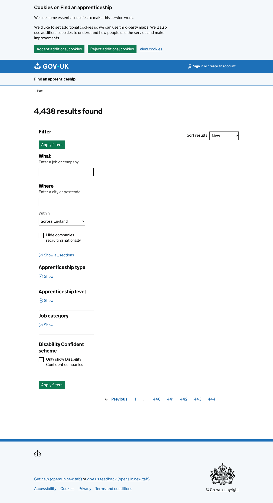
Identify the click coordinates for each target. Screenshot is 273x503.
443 (197, 399)
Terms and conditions (113, 488)
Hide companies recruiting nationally (63, 237)
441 (170, 399)
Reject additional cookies (112, 49)
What (45, 156)
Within (44, 213)
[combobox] (62, 202)
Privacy (84, 488)
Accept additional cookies (59, 49)
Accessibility (45, 488)
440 (157, 399)
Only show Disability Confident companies (64, 362)
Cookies (67, 488)
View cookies (151, 49)
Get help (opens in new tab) (58, 479)
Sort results (197, 135)
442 (183, 399)
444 (211, 399)
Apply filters (51, 144)
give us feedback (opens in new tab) (118, 479)
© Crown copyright (222, 489)
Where (46, 186)
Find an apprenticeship (55, 79)
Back (40, 91)
